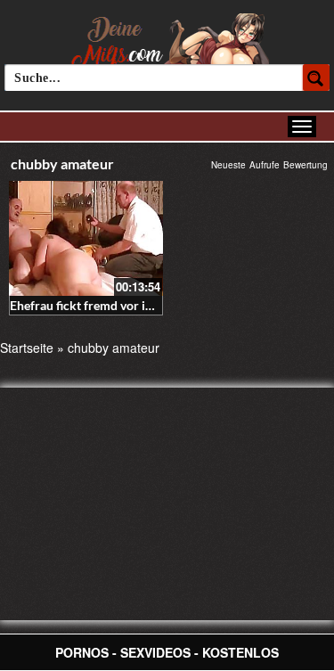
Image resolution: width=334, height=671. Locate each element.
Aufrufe (264, 165)
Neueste (228, 165)
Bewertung (305, 165)
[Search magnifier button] (316, 77)
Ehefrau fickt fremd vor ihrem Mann (109, 305)
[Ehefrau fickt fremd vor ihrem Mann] (86, 238)
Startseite (26, 347)
